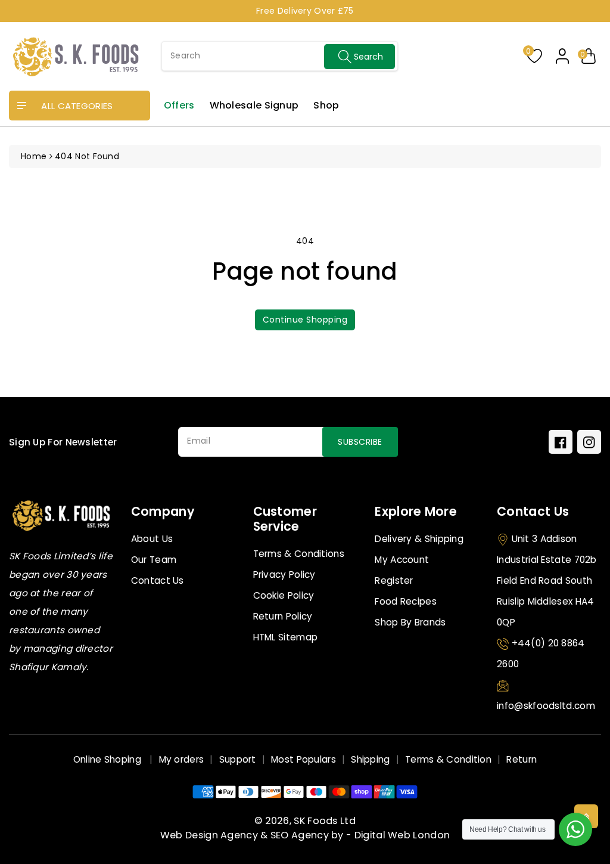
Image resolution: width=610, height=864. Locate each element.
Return (521, 759)
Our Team (153, 559)
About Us (152, 538)
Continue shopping (305, 320)
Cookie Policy (284, 595)
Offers (179, 105)
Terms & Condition (448, 759)
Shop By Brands (410, 622)
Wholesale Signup (254, 105)
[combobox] (279, 56)
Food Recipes (406, 601)
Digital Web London (402, 835)
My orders (181, 759)
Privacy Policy (284, 574)
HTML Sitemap (285, 637)
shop (326, 105)
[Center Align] (22, 106)
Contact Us (157, 580)
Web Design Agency (209, 835)
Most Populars (303, 759)
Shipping (370, 759)
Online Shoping (108, 759)
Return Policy (283, 616)
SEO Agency (299, 835)
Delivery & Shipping (419, 538)
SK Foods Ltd (325, 821)
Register (394, 580)
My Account (402, 559)
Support (237, 759)
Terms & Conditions (298, 553)
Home (33, 156)
